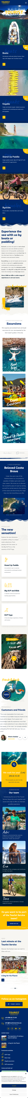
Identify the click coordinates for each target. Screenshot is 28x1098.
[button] (26, 1073)
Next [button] (25, 737)
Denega (14, 1090)
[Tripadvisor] (19, 1028)
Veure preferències (14, 1094)
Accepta (14, 1086)
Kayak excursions (9, 1061)
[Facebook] (12, 1028)
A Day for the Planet (9, 976)
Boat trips (7, 1057)
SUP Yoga (7, 1054)
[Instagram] (8, 1028)
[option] (8, 453)
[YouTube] (15, 1028)
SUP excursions (9, 1064)
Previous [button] (20, 737)
